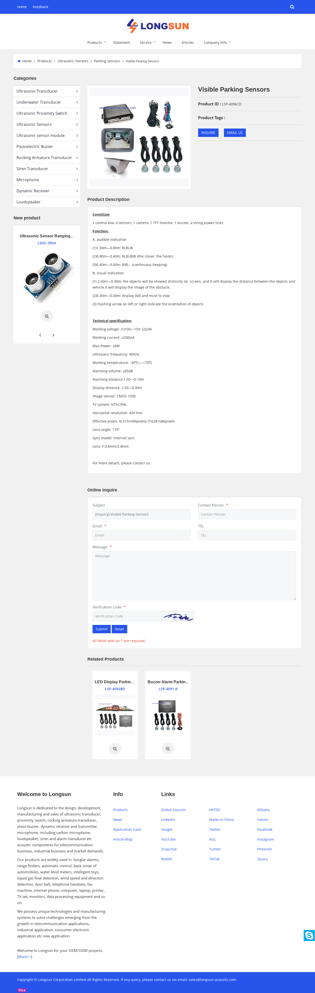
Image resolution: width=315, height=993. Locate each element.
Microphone (27, 179)
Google (167, 829)
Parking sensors (107, 61)
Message (102, 546)
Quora (262, 859)
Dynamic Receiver (32, 191)
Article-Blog (122, 839)
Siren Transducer (32, 168)
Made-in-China (221, 819)
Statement (121, 42)
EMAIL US (235, 132)
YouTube (168, 839)
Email (99, 525)
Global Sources (173, 809)
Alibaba (263, 809)
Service (146, 42)
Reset (119, 629)
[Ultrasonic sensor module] (42, 276)
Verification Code (109, 606)
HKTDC (214, 809)
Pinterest (264, 849)
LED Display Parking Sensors (122, 682)
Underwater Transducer (38, 102)
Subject (99, 505)
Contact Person (213, 505)
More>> (24, 956)
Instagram (265, 839)
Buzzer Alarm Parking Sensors (176, 682)
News (167, 42)
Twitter (215, 829)
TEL (201, 525)
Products (94, 42)
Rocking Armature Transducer (44, 157)
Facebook (264, 829)
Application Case (127, 829)
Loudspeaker (28, 202)
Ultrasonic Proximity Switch (41, 113)
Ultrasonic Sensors (73, 61)
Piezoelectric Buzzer (34, 146)
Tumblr (215, 849)
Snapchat (169, 849)
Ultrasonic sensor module (40, 135)
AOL (212, 839)
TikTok (214, 859)
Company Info (215, 42)
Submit (102, 629)
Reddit (166, 859)
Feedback (40, 6)
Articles (188, 42)
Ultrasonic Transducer (37, 91)
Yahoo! (262, 819)
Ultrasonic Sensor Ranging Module (47, 236)
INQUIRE (208, 132)
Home (22, 6)
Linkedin (168, 819)
